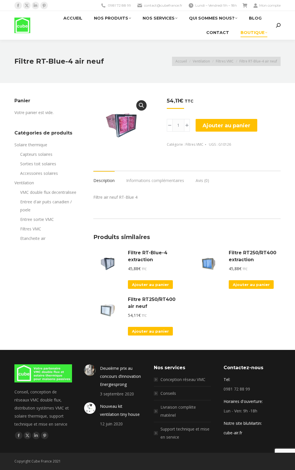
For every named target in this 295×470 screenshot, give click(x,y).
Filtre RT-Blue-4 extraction (147, 256)
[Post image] (90, 370)
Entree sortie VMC (37, 219)
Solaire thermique (30, 144)
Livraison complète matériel (178, 411)
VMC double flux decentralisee (48, 192)
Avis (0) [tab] (202, 180)
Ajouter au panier (226, 125)
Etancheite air (33, 238)
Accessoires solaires (39, 173)
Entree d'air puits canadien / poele (46, 206)
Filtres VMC (194, 144)
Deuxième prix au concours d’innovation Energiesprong (120, 376)
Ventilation (24, 182)
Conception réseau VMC (182, 379)
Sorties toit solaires (38, 163)
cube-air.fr (233, 432)
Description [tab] (104, 180)
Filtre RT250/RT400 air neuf (151, 303)
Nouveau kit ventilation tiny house (120, 410)
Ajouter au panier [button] (150, 284)
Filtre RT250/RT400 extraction (252, 256)
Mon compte (270, 5)
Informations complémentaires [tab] (155, 180)
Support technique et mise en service (184, 433)
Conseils (168, 393)
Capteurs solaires (36, 154)
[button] (141, 105)
